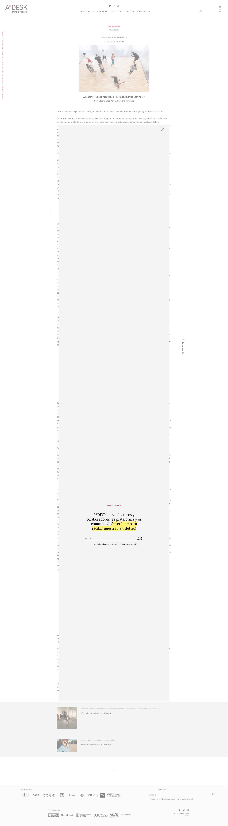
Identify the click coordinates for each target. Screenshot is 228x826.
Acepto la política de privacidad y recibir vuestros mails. (115, 544)
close (162, 129)
